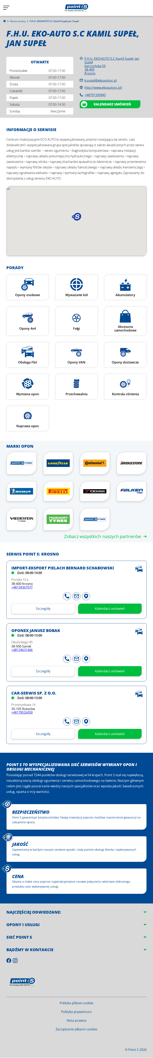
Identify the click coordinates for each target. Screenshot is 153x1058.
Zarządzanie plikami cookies (76, 1029)
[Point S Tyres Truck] (95, 519)
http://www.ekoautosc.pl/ (103, 87)
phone (67, 596)
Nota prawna (76, 1020)
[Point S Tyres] (21, 463)
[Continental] (95, 463)
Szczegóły (43, 608)
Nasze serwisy (18, 21)
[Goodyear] (58, 463)
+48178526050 (22, 712)
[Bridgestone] (131, 463)
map (86, 596)
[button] (76, 216)
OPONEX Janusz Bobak (35, 630)
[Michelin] (21, 491)
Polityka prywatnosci (76, 1012)
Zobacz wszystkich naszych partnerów (102, 536)
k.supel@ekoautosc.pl (100, 80)
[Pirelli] (58, 491)
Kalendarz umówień (112, 104)
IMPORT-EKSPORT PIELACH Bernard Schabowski (62, 568)
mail (76, 596)
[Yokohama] (95, 491)
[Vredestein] (21, 519)
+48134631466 (22, 650)
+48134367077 (22, 587)
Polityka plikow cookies (77, 1003)
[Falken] (131, 491)
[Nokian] (58, 519)
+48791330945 (95, 95)
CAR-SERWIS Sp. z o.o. (33, 693)
